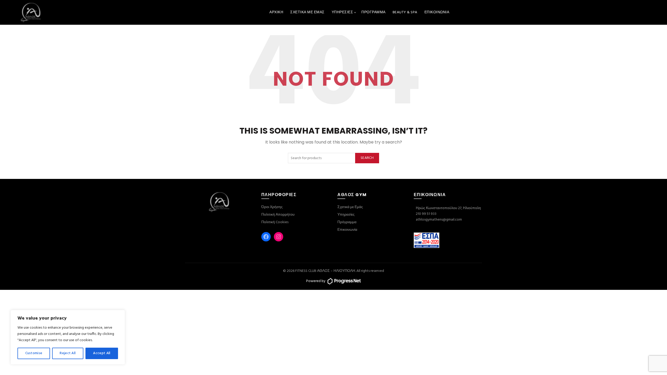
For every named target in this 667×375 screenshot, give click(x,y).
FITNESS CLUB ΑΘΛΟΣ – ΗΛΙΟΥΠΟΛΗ (325, 271)
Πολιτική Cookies (274, 222)
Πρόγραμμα (373, 12)
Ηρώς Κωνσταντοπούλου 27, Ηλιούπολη (448, 208)
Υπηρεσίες (342, 12)
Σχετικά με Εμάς (350, 207)
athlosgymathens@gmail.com (439, 220)
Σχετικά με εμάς (307, 12)
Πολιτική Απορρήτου (278, 215)
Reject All (68, 353)
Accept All (101, 353)
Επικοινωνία (436, 12)
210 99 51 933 (426, 214)
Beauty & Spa (405, 12)
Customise (33, 353)
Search (367, 158)
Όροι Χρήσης (272, 207)
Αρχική (276, 12)
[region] (67, 337)
